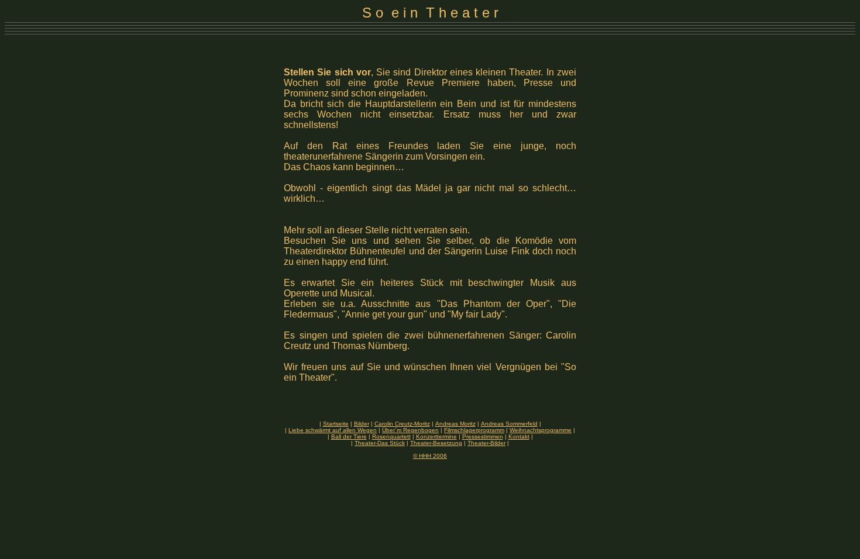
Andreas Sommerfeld (509, 423)
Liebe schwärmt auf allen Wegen (332, 430)
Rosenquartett (391, 436)
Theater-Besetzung (436, 443)
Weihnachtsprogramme (541, 430)
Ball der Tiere (349, 436)
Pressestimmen (482, 436)
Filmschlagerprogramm (474, 430)
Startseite (336, 423)
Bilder (361, 423)
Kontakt (518, 436)
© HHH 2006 (430, 456)
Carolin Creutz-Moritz (402, 423)
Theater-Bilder (486, 443)
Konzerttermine (436, 436)
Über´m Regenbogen (410, 430)
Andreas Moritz (455, 423)
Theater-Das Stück (380, 443)
